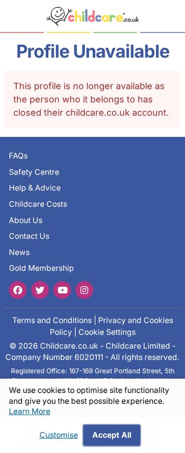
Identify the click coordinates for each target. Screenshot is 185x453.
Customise (58, 435)
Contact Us (29, 236)
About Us (25, 220)
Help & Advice (35, 188)
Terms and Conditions (52, 320)
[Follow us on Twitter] (40, 290)
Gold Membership (41, 268)
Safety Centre (34, 172)
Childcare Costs (38, 204)
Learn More (29, 411)
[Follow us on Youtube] (62, 290)
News (19, 252)
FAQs (18, 156)
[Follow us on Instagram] (84, 290)
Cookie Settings (107, 332)
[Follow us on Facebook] (18, 290)
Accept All (111, 435)
